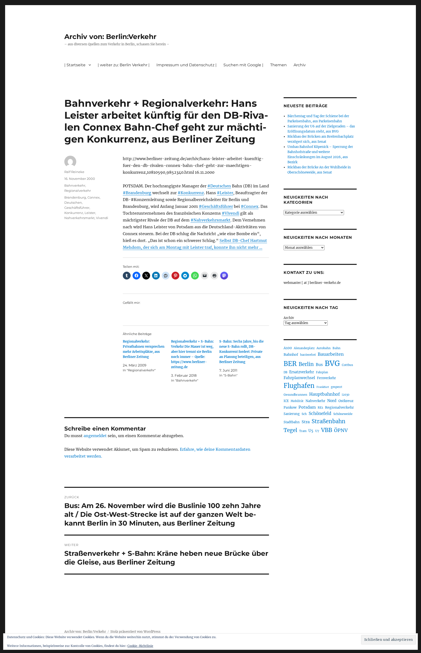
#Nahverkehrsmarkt (210, 220)
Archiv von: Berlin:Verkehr (110, 36)
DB (285, 372)
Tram (302, 431)
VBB (326, 430)
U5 (310, 431)
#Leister (225, 192)
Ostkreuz (346, 401)
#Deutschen (219, 185)
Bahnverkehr (74, 185)
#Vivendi (230, 213)
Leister (90, 213)
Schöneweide (343, 414)
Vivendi (102, 218)
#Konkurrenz (191, 192)
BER (290, 364)
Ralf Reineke (74, 172)
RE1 (320, 407)
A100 (288, 348)
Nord (331, 400)
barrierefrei (308, 354)
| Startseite (75, 65)
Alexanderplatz (304, 348)
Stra (306, 421)
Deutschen (73, 202)
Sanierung (292, 414)
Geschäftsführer (76, 208)
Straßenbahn (328, 421)
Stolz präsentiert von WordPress (135, 632)
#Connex (249, 206)
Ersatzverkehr (301, 372)
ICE (286, 401)
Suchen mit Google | (243, 65)
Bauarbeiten (331, 354)
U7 (317, 431)
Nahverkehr (315, 401)
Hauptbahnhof (324, 394)
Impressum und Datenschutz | (186, 65)
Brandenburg (75, 197)
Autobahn (323, 348)
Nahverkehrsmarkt (79, 218)
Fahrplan (322, 372)
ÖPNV (341, 430)
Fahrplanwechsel (299, 377)
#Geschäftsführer (216, 206)
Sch (304, 414)
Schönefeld (320, 413)
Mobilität (297, 401)
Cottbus (347, 365)
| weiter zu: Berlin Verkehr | (124, 65)
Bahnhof (291, 354)
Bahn (336, 348)
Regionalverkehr (77, 190)
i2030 (345, 394)
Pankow (290, 407)
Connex (93, 197)
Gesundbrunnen (295, 394)
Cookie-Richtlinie (140, 646)
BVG (332, 363)
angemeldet (95, 435)
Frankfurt (322, 387)
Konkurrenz (73, 213)
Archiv (289, 318)
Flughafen (299, 386)
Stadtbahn (292, 422)
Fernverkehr (326, 378)
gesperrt (336, 387)
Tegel (290, 430)
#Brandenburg (137, 192)
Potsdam (307, 407)
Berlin (306, 364)
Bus (319, 364)
